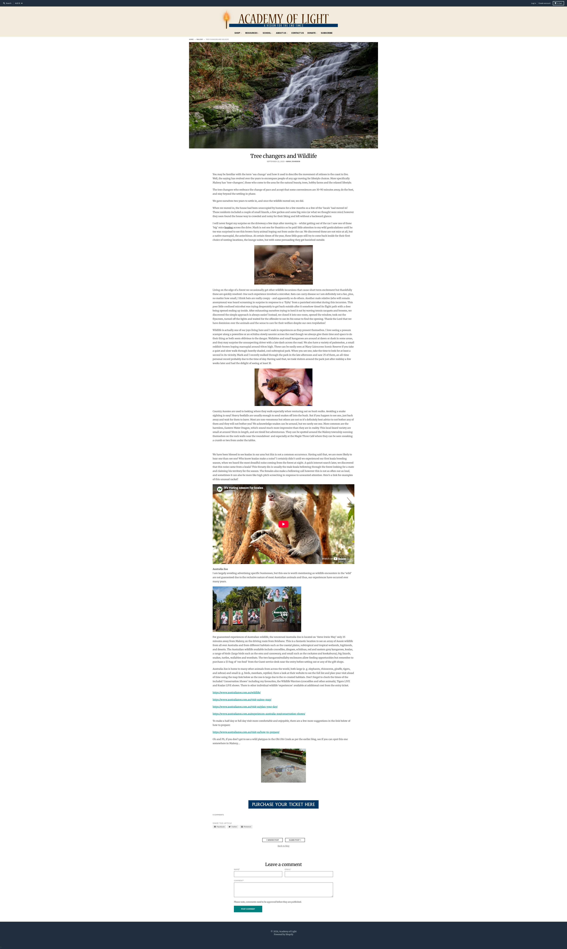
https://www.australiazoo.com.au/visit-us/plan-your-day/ (245, 706)
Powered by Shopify (283, 934)
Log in (533, 3)
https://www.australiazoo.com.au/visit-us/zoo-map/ (242, 699)
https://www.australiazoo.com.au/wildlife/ (237, 692)
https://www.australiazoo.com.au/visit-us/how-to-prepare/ (246, 732)
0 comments (218, 815)
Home (191, 39)
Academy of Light (287, 931)
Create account (544, 3)
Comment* (239, 880)
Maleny (200, 39)
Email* (288, 869)
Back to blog (283, 846)
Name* (237, 869)
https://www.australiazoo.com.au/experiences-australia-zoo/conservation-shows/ (259, 713)
